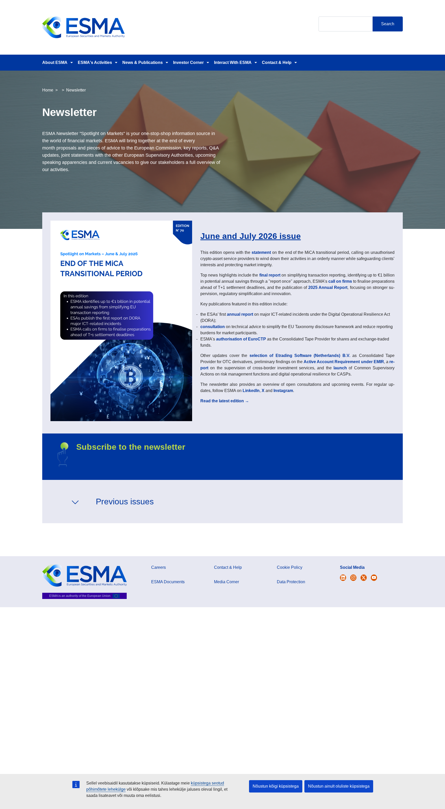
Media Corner (226, 582)
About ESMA (54, 62)
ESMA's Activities (95, 62)
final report (269, 275)
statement (261, 252)
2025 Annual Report (327, 287)
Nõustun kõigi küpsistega (276, 786)
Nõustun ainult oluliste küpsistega (339, 786)
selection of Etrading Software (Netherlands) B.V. (300, 355)
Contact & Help (277, 62)
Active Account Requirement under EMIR (344, 362)
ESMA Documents (168, 582)
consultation (212, 326)
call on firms (340, 281)
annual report (240, 314)
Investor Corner (188, 62)
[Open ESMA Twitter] (343, 577)
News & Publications (142, 62)
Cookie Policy (289, 567)
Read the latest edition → (224, 401)
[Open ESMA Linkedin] (364, 577)
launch (340, 368)
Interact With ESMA (233, 62)
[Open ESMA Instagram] (353, 577)
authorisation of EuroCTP (241, 339)
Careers (158, 567)
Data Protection (291, 582)
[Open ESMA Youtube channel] (374, 577)
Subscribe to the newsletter (130, 447)
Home (47, 90)
